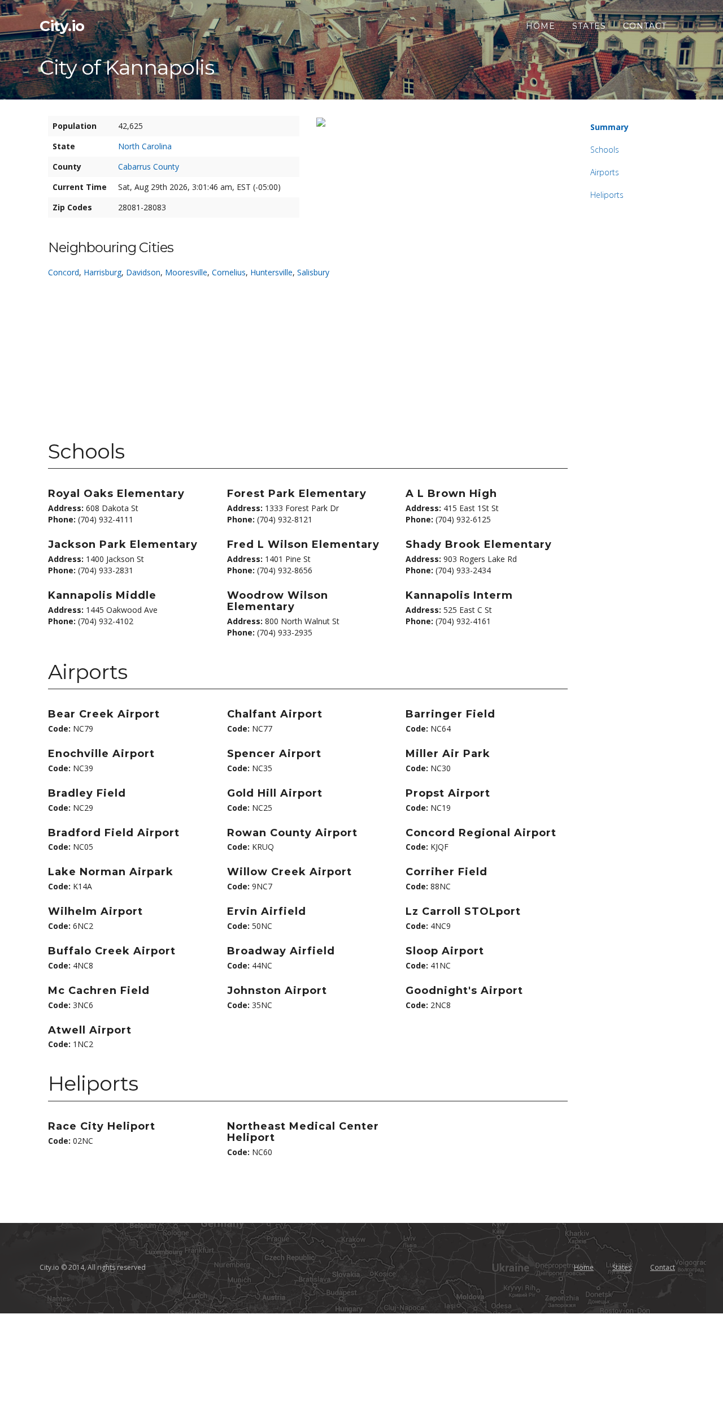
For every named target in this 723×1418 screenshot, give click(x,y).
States (589, 26)
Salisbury (313, 272)
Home (540, 26)
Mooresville (186, 272)
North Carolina (145, 146)
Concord (63, 272)
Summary (609, 127)
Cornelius (229, 272)
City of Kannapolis (127, 67)
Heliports (607, 194)
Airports (604, 172)
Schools (604, 149)
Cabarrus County (148, 166)
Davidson (143, 272)
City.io (62, 26)
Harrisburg (102, 272)
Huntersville (271, 272)
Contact (645, 26)
